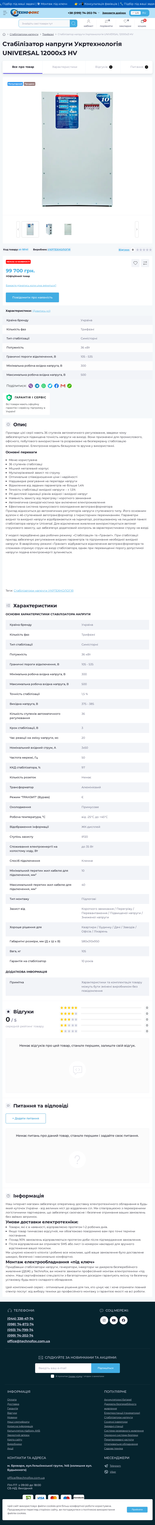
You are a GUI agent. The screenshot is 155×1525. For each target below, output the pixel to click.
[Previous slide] (18, 229)
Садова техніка (113, 1448)
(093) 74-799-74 (20, 1330)
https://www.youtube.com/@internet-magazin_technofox (114, 1320)
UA (137, 12)
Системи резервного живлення (124, 1430)
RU (144, 12)
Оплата (12, 1399)
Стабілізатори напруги (24, 34)
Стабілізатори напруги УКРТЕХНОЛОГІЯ (43, 590)
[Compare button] (145, 263)
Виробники (14, 1443)
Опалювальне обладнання (121, 1443)
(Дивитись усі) (41, 310)
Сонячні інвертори (116, 1421)
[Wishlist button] (135, 263)
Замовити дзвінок (114, 12)
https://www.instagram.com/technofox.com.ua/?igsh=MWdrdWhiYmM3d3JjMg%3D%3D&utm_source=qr (104, 1320)
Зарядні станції (113, 1426)
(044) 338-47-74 (20, 1318)
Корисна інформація (20, 1426)
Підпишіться (105, 1368)
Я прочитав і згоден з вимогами (80, 1376)
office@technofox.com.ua (28, 1341)
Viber (113, 1471)
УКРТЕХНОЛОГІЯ (59, 249)
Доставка (13, 1403)
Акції (10, 1448)
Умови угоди (75, 1376)
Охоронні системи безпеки (121, 1435)
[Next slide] (137, 229)
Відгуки (12, 1412)
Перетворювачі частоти (119, 1439)
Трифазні (48, 34)
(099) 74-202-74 (20, 1335)
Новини (12, 1417)
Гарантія (12, 1408)
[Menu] (5, 13)
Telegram (115, 1465)
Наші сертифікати (18, 1421)
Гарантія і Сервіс (30, 397)
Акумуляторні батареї (118, 1399)
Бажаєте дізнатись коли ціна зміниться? (31, 285)
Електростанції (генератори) (122, 1412)
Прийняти (137, 1509)
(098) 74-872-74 (20, 1324)
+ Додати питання (25, 1118)
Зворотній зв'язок (18, 1435)
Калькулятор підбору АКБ (23, 1430)
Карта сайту (14, 1439)
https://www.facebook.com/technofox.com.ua (123, 1320)
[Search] (73, 23)
